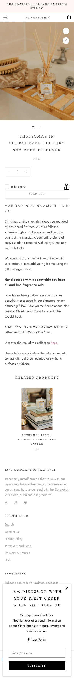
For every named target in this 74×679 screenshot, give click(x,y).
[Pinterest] (25, 502)
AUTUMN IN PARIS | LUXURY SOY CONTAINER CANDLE (37, 439)
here (54, 342)
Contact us (12, 531)
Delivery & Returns (17, 553)
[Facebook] (6, 502)
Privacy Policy (37, 639)
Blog (8, 560)
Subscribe (37, 665)
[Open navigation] (5, 17)
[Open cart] (69, 17)
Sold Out (37, 194)
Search (9, 524)
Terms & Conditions (18, 546)
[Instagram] (15, 502)
